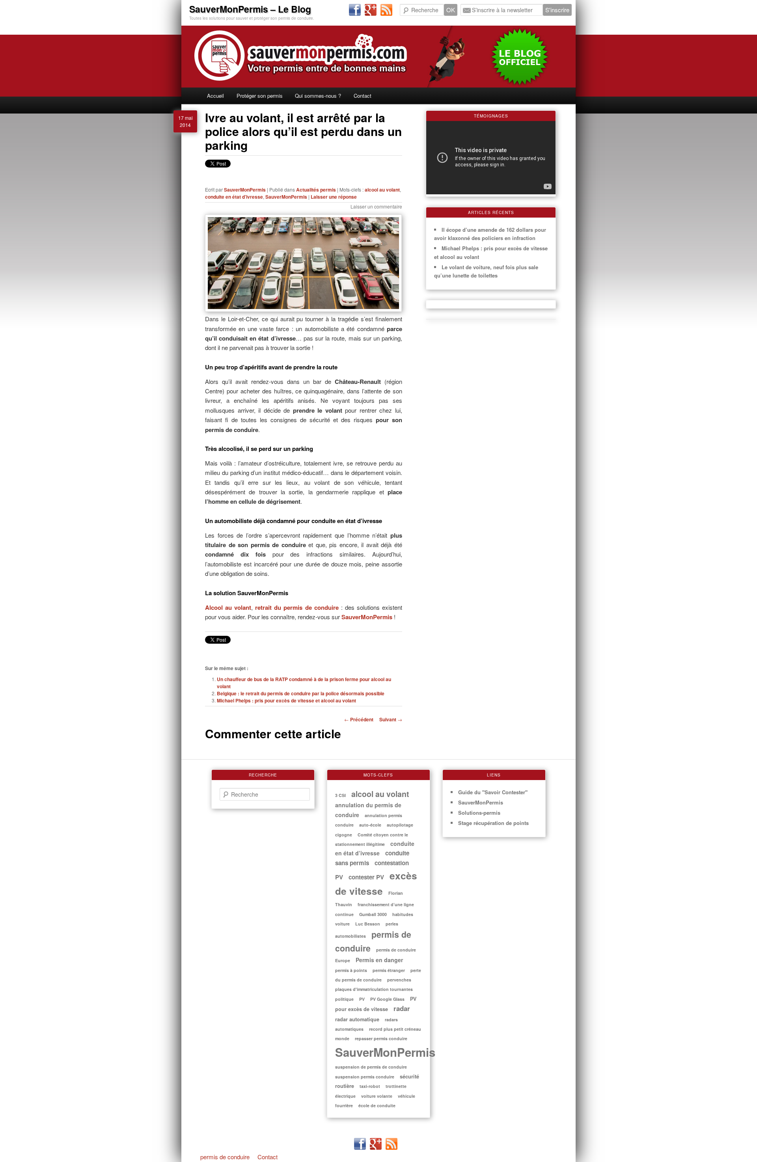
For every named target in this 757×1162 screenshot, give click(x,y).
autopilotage (400, 825)
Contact (362, 95)
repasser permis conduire (381, 1038)
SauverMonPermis (245, 189)
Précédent (358, 719)
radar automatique (357, 1019)
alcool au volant (382, 189)
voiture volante (376, 1096)
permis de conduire (225, 1157)
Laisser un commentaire (376, 206)
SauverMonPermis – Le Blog (250, 8)
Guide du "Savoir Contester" (493, 792)
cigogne (343, 835)
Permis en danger (379, 960)
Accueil (215, 95)
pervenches (399, 980)
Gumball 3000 (373, 914)
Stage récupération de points (493, 823)
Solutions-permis (479, 812)
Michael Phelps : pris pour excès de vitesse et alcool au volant (286, 700)
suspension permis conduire (364, 1077)
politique (344, 999)
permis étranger (389, 970)
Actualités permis (316, 189)
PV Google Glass (387, 999)
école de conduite (376, 1105)
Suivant (390, 719)
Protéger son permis (260, 95)
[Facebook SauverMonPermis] (355, 10)
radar (401, 1008)
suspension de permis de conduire (371, 1067)
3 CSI (340, 795)
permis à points (351, 970)
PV (362, 999)
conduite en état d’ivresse (234, 196)
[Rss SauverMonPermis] (386, 10)
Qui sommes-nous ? (318, 95)
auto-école (370, 825)
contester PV (366, 877)
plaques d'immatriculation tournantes (374, 989)
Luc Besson (367, 924)
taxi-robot (370, 1086)
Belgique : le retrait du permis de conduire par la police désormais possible (300, 693)
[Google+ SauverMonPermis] (371, 10)
